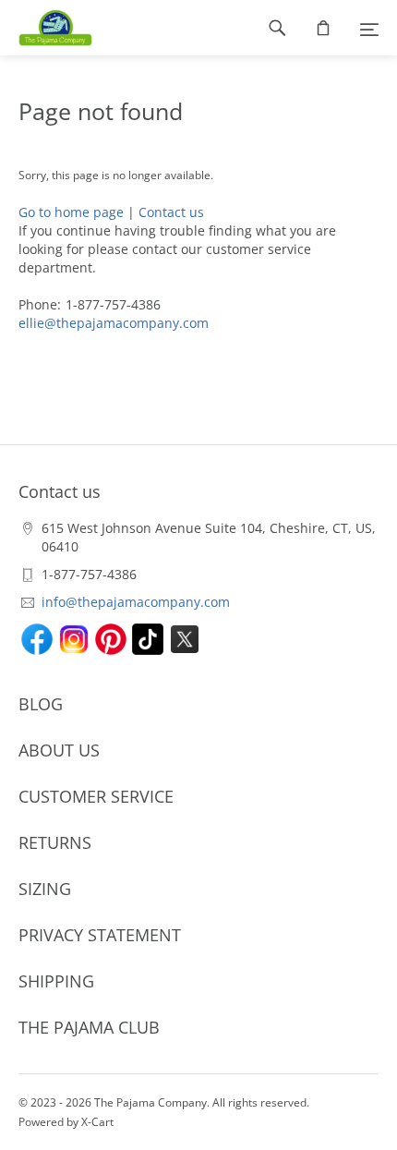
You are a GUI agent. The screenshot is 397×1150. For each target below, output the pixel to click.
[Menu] (369, 27)
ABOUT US (59, 750)
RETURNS (54, 842)
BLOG (40, 704)
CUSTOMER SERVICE (96, 796)
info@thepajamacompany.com (136, 602)
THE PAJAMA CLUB (89, 1027)
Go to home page (71, 212)
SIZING (44, 888)
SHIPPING (56, 981)
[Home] (46, 27)
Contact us (171, 212)
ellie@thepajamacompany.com (113, 323)
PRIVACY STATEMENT (99, 935)
